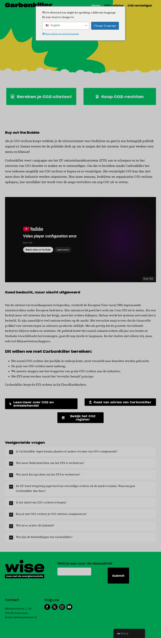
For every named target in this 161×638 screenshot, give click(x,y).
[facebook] (47, 607)
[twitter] (55, 607)
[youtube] (69, 607)
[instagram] (62, 607)
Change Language (105, 25)
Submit (118, 575)
